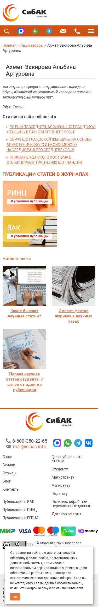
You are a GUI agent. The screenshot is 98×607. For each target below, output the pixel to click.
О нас (7, 457)
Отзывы (9, 473)
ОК (15, 597)
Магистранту (63, 477)
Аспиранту (61, 485)
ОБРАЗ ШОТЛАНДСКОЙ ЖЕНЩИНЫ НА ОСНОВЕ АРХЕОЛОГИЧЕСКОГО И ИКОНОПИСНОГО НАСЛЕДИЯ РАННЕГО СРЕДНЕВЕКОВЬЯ (49, 144)
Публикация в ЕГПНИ (20, 518)
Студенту (60, 469)
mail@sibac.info (29, 446)
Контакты (11, 489)
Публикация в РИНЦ (20, 510)
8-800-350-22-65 (29, 441)
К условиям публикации (29, 201)
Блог (7, 481)
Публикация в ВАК (18, 502)
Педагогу (60, 493)
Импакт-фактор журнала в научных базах (73, 316)
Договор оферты (66, 514)
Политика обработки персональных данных (71, 504)
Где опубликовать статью (67, 459)
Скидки (9, 465)
